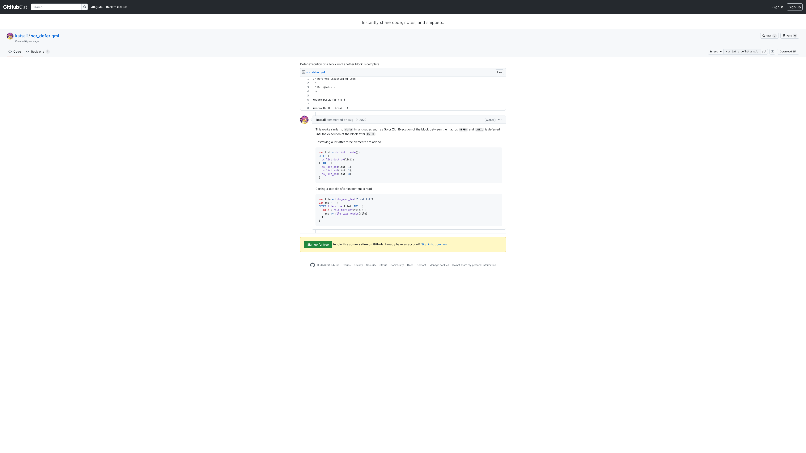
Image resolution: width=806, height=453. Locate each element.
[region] (403, 94)
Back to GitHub (116, 7)
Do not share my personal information (474, 265)
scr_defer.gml (45, 35)
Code (17, 51)
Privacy (358, 265)
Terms (347, 265)
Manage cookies (439, 265)
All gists (97, 7)
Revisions (39, 51)
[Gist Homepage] (15, 6)
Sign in (777, 7)
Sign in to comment (434, 244)
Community (397, 265)
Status (383, 265)
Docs (410, 265)
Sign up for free (318, 244)
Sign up (795, 7)
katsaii (21, 35)
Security (371, 265)
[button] (764, 52)
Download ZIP (788, 51)
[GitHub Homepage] (312, 265)
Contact (421, 265)
